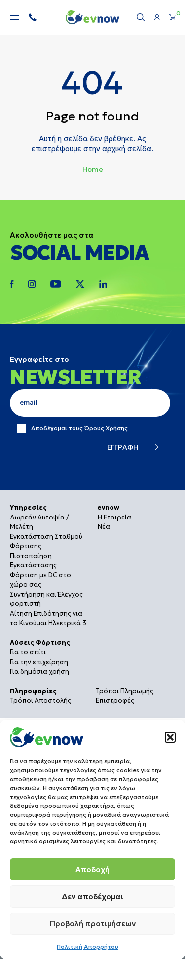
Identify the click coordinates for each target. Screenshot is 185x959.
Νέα (104, 526)
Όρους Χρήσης (106, 428)
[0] (172, 17)
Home (92, 169)
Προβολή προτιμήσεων (93, 923)
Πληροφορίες (33, 691)
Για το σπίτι (28, 652)
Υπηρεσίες (28, 507)
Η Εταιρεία (114, 517)
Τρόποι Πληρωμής (124, 691)
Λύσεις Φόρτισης (40, 643)
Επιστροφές (115, 700)
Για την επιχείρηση (39, 662)
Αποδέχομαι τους (79, 428)
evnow (108, 507)
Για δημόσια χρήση (39, 671)
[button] (170, 737)
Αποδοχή (92, 869)
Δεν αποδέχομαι (92, 896)
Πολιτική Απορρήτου (87, 946)
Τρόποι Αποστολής (40, 700)
